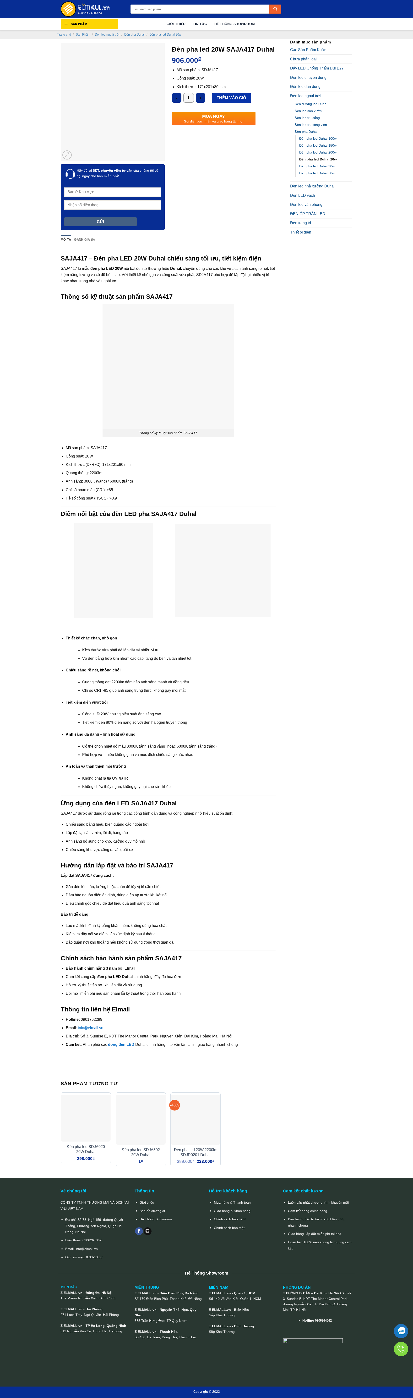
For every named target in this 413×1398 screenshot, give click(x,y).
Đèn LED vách (302, 195)
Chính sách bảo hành (230, 1219)
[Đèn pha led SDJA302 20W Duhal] (141, 1120)
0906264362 (92, 1240)
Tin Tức (200, 24)
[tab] (66, 240)
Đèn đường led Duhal (311, 104)
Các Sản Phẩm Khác (308, 50)
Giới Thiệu (176, 24)
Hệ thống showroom (234, 24)
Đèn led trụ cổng (307, 118)
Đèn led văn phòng (306, 204)
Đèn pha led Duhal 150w (318, 145)
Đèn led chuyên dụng (308, 77)
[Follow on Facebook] (139, 1231)
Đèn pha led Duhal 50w (317, 173)
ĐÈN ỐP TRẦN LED (307, 214)
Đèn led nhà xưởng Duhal (312, 186)
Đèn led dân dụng (305, 87)
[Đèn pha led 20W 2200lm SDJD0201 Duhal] (195, 1120)
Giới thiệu (147, 1202)
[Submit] (275, 9)
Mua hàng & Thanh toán (232, 1202)
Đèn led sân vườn (308, 111)
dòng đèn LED (121, 1044)
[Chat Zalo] (401, 1331)
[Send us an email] (148, 1231)
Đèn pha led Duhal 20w (165, 34)
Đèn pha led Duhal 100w (318, 138)
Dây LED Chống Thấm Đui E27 (317, 68)
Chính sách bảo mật (229, 1228)
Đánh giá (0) (84, 239)
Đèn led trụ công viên (311, 125)
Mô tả (66, 239)
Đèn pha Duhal (134, 34)
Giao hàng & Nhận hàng (232, 1211)
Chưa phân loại (303, 59)
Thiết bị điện (300, 232)
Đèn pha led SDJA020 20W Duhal (86, 1149)
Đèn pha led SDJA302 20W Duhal (141, 1152)
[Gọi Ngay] (401, 1349)
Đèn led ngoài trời (107, 34)
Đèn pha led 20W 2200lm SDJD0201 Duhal (195, 1152)
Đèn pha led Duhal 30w (317, 166)
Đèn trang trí (300, 223)
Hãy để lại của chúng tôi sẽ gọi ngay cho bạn (117, 173)
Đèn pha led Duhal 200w (318, 152)
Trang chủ (64, 34)
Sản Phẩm (83, 34)
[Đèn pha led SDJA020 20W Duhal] (86, 1118)
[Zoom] (67, 155)
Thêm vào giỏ (231, 98)
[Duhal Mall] (92, 9)
